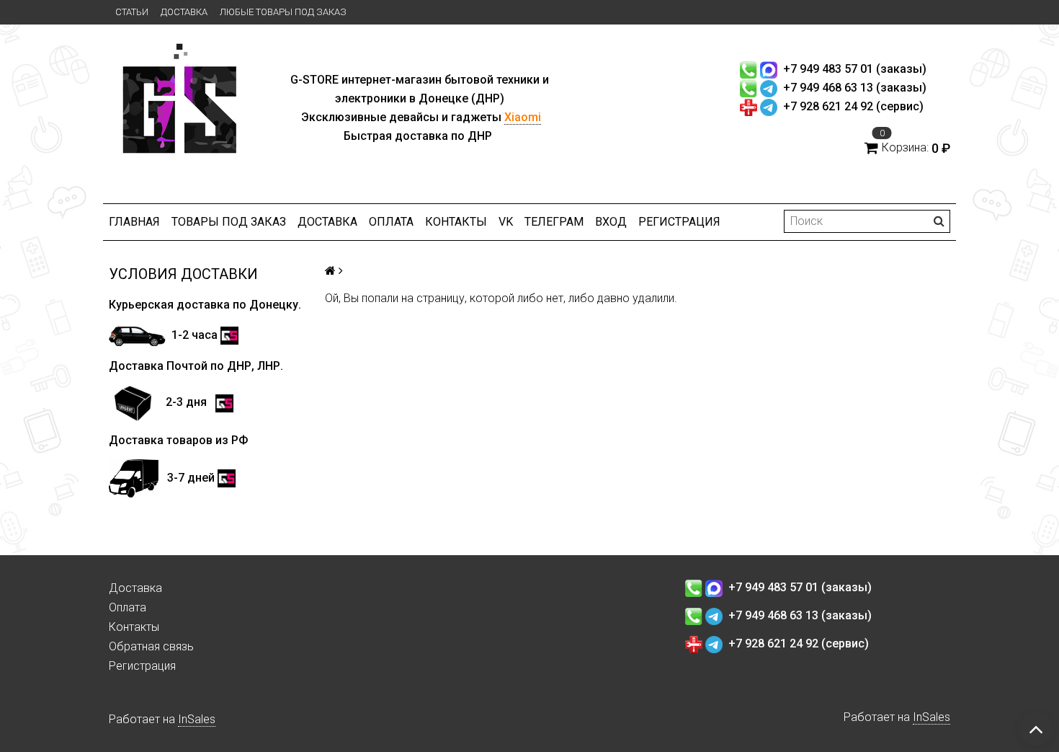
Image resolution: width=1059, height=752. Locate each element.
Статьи (131, 11)
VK (506, 222)
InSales (196, 719)
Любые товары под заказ (283, 11)
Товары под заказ (228, 222)
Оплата (391, 222)
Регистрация (679, 222)
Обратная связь (151, 646)
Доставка (184, 11)
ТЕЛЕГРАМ (554, 222)
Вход (611, 222)
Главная (134, 222)
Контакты (456, 222)
